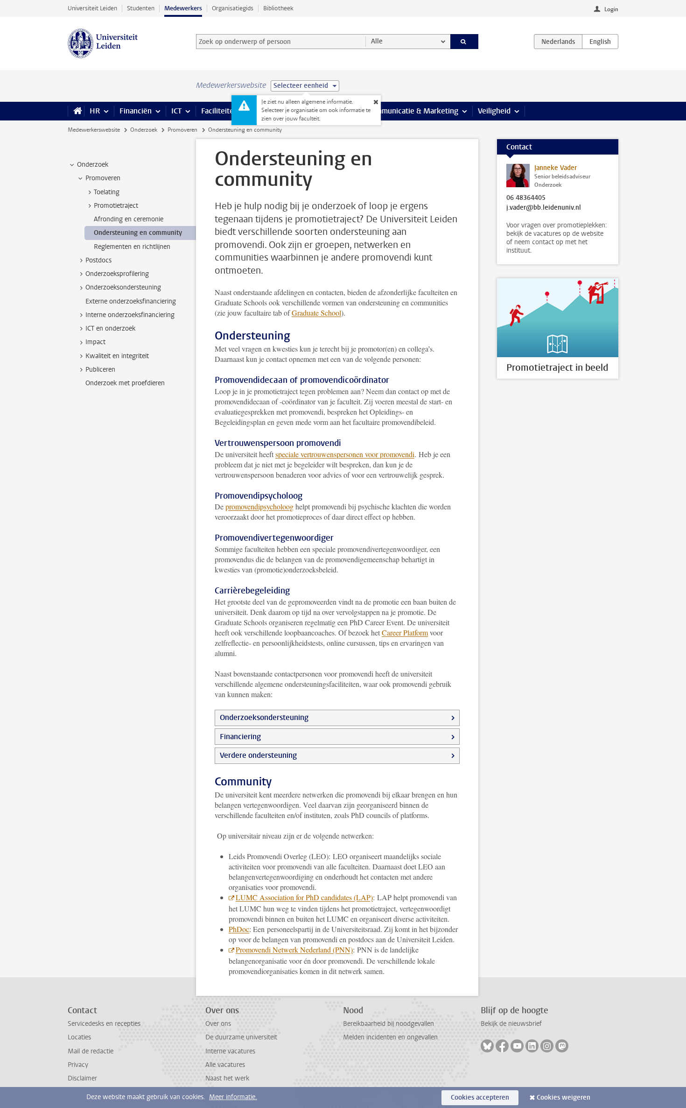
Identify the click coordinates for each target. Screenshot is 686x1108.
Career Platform (405, 632)
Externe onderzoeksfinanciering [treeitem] (130, 301)
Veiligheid (494, 111)
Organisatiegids (232, 8)
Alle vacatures (225, 1064)
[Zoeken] (464, 41)
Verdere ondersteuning (258, 755)
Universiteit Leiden (92, 8)
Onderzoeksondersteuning (264, 717)
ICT (176, 111)
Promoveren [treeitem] (102, 178)
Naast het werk (227, 1078)
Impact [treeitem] (95, 342)
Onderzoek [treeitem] (92, 164)
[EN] (600, 41)
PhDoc (239, 929)
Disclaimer (82, 1078)
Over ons (218, 1023)
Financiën (135, 111)
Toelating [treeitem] (106, 192)
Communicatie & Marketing (412, 111)
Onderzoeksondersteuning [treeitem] (123, 287)
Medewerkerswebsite (94, 130)
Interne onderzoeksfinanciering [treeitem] (130, 315)
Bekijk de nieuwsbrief (511, 1023)
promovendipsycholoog (259, 506)
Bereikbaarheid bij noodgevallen (388, 1023)
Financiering (240, 736)
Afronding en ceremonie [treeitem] (128, 219)
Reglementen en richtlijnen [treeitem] (132, 246)
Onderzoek (143, 130)
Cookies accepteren (480, 1097)
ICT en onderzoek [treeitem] (110, 328)
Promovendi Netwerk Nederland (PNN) (294, 949)
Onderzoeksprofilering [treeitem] (117, 273)
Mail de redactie (90, 1051)
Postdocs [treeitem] (98, 260)
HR (95, 111)
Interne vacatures (230, 1051)
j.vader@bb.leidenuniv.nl (543, 208)
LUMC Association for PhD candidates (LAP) (304, 897)
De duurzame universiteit (241, 1037)
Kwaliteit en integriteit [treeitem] (117, 356)
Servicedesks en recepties (104, 1023)
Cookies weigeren (563, 1097)
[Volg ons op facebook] (502, 1045)
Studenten (140, 8)
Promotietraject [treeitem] (116, 205)
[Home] (76, 111)
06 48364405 (526, 198)
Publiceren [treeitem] (100, 369)
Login (611, 9)
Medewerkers (183, 8)
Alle (377, 41)
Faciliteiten (219, 111)
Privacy (78, 1064)
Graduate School (316, 313)
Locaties (79, 1037)
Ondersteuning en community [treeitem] (138, 232)
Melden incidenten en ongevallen (390, 1037)
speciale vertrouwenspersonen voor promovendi (344, 454)
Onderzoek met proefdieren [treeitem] (125, 383)
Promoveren (182, 130)
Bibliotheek (278, 8)
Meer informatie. (233, 1097)
